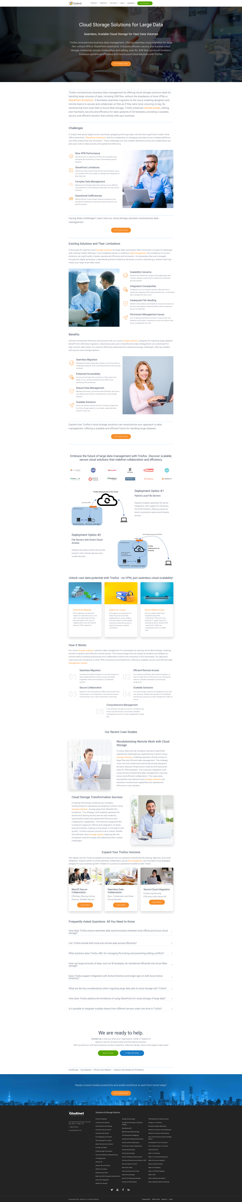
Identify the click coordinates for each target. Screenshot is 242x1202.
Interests (93, 3)
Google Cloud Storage (128, 1119)
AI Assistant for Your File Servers (158, 1142)
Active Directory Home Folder (130, 1171)
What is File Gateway (154, 1167)
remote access (152, 108)
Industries (103, 3)
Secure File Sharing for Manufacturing (107, 1154)
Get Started (144, 3)
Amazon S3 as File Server (103, 1165)
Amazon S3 (99, 1162)
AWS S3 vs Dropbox (101, 1169)
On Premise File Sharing (102, 1122)
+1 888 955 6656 (132, 1053)
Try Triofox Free (121, 64)
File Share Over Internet (102, 1133)
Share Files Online (127, 1167)
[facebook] (123, 1190)
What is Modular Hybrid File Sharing (158, 1182)
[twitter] (112, 1190)
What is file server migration (156, 1160)
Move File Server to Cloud (129, 1164)
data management (138, 253)
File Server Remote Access (103, 1129)
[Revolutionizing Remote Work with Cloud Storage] (90, 765)
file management (135, 861)
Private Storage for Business (104, 1151)
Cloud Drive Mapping (82, 610)
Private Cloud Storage (128, 1153)
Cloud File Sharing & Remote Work (132, 1157)
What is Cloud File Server (155, 1164)
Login (122, 3)
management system (78, 663)
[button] (121, 932)
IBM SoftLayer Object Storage (130, 1131)
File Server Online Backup (129, 1182)
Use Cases (113, 3)
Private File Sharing (101, 1119)
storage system (96, 834)
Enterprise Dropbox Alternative (157, 1126)
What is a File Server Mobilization (158, 1157)
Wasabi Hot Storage (101, 1183)
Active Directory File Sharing (104, 1126)
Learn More (85, 905)
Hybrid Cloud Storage (128, 1174)
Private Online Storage (128, 1149)
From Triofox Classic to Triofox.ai (158, 1146)
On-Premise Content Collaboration (132, 1146)
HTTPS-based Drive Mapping (130, 1135)
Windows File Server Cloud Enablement (159, 1129)
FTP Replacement (101, 1158)
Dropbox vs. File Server (155, 1122)
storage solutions (104, 250)
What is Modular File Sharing (156, 1178)
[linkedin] (128, 1190)
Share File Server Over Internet (104, 1144)
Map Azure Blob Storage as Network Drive (108, 1176)
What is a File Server (154, 1153)
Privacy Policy (146, 1199)
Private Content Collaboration (130, 1142)
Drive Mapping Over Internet (104, 1137)
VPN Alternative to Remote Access (158, 1119)
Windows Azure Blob (102, 1172)
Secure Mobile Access (154, 610)
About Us (164, 1199)
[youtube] (117, 1190)
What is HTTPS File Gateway (156, 1171)
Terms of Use (156, 1199)
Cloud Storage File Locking (103, 1140)
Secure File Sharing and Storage (131, 1178)
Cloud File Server (153, 1149)
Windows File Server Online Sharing (158, 1133)
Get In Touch (108, 1053)
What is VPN (152, 1174)
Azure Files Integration (102, 1179)
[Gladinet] (75, 3)
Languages (130, 3)
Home (171, 1199)
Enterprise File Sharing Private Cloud (132, 1139)
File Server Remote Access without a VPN (134, 1160)
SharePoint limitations (81, 100)
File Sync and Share (101, 1147)
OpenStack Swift (127, 1128)
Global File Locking (117, 610)
